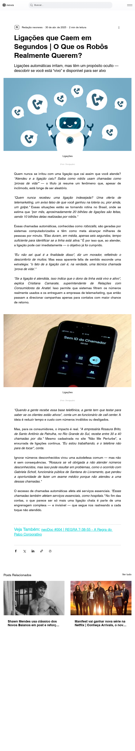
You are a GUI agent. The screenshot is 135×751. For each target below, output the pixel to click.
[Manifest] (100, 598)
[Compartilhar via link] (41, 551)
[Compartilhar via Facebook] (15, 551)
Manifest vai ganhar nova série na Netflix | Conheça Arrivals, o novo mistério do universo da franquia (100, 623)
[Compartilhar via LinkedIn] (33, 551)
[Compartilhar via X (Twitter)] (24, 551)
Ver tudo (126, 574)
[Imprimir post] (50, 551)
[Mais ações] (119, 27)
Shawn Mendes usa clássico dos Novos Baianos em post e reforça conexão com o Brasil (33, 623)
